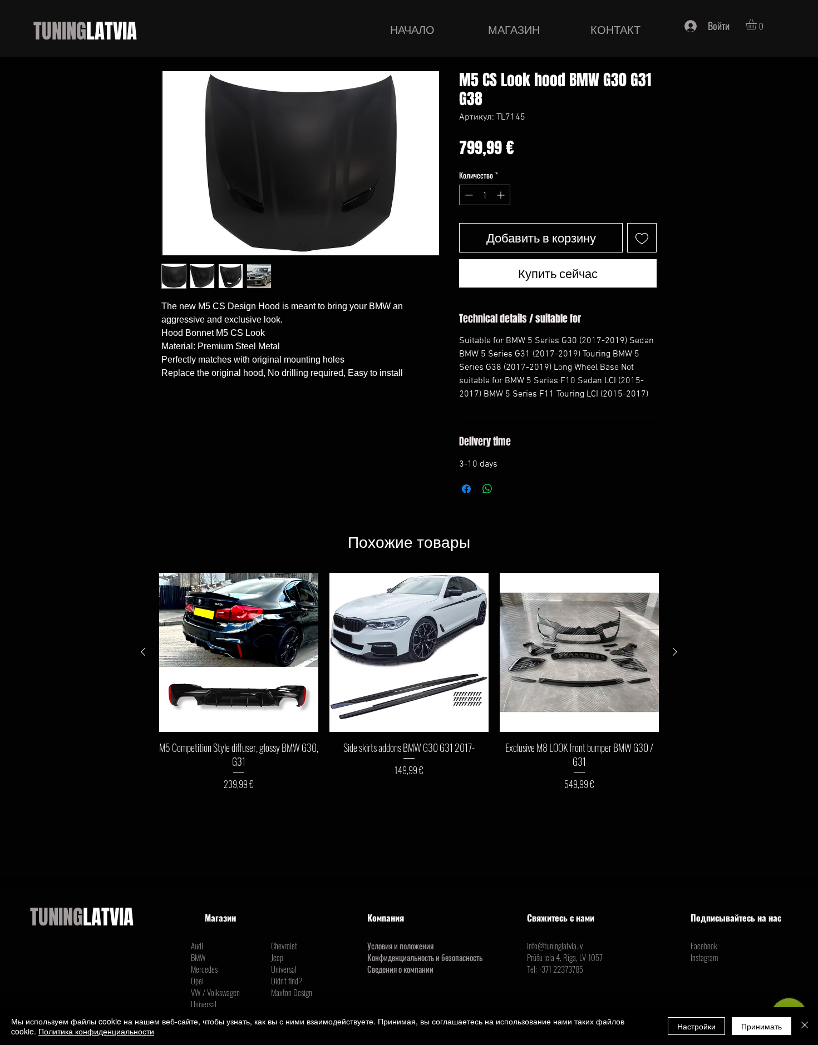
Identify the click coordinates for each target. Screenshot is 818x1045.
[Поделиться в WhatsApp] (487, 489)
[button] (758, 24)
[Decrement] (468, 195)
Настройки (696, 1026)
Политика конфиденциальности (96, 1031)
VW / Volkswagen (215, 992)
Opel (197, 980)
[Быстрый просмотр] (238, 652)
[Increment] (502, 195)
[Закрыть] (804, 1026)
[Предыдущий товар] (143, 651)
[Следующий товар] (675, 651)
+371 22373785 (561, 969)
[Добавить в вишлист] (642, 237)
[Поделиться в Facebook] (466, 489)
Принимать (761, 1026)
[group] (409, 681)
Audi (197, 945)
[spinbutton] (485, 195)
